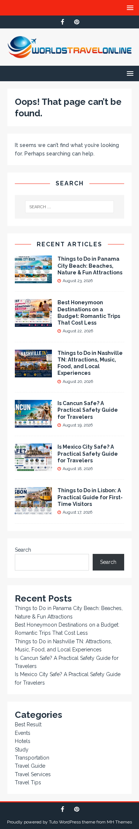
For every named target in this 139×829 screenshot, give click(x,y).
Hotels (22, 741)
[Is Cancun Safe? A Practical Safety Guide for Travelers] (33, 424)
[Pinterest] (76, 22)
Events (22, 733)
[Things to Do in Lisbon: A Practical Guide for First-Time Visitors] (33, 511)
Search (23, 550)
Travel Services (33, 774)
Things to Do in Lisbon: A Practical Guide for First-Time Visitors (90, 497)
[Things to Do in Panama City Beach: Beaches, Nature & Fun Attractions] (33, 279)
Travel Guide (30, 766)
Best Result (28, 724)
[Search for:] (69, 207)
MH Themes (119, 822)
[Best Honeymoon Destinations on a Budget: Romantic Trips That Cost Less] (33, 323)
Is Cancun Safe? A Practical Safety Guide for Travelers (87, 409)
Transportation (32, 758)
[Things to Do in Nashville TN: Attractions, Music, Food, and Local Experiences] (33, 373)
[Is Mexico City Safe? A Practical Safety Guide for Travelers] (33, 467)
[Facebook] (62, 22)
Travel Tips (28, 782)
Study (22, 750)
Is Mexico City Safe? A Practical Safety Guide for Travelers (87, 453)
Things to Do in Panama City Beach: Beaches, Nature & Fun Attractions (89, 265)
